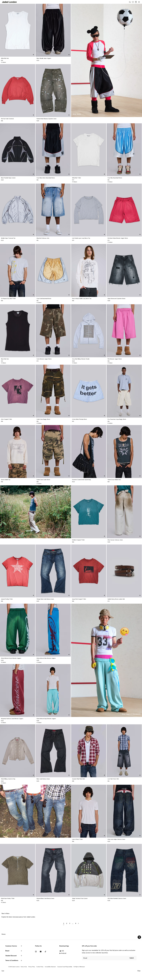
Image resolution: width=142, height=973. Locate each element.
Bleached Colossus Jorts (43, 238)
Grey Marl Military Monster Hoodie (80, 359)
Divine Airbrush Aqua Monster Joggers (46, 718)
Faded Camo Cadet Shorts (43, 479)
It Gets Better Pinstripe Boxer (79, 419)
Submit (132, 958)
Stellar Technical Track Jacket (79, 898)
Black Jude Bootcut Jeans (43, 779)
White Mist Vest (5, 58)
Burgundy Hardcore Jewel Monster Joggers (12, 718)
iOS (62, 951)
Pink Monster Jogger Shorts (115, 359)
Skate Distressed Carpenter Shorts (116, 298)
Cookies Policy (39, 966)
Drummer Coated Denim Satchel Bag (81, 479)
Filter (138, 971)
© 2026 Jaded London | (14, 966)
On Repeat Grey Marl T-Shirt (8, 298)
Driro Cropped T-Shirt (6, 419)
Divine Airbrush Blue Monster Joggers (46, 658)
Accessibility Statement (50, 966)
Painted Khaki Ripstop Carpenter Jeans (46, 118)
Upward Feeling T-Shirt (7, 599)
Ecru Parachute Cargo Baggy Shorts (117, 419)
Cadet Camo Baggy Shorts (43, 419)
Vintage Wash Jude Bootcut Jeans (45, 599)
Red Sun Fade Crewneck (7, 118)
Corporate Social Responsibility (64, 966)
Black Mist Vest (5, 359)
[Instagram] (36, 951)
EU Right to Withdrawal (79, 966)
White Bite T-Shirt (76, 177)
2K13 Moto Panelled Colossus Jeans (117, 898)
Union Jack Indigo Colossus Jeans (116, 839)
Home (4, 934)
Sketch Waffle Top (5, 479)
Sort (3, 971)
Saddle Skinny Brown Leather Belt (116, 599)
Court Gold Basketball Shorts (44, 298)
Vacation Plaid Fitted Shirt (78, 779)
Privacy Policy (31, 966)
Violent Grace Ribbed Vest (114, 479)
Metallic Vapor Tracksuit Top (8, 238)
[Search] (130, 2)
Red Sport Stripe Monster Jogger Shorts (118, 238)
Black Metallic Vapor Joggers (44, 58)
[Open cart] (136, 2)
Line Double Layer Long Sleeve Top (81, 238)
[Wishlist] (133, 2)
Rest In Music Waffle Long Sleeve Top (81, 298)
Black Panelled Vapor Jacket (8, 177)
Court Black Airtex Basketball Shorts (46, 177)
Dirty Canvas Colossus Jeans (115, 540)
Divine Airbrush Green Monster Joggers (11, 658)
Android (63, 953)
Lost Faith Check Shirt (113, 779)
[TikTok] (45, 951)
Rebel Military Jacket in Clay (8, 779)
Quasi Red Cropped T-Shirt (79, 599)
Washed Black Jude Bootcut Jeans (45, 898)
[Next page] (78, 924)
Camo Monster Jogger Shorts (44, 359)
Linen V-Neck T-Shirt (77, 839)
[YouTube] (40, 951)
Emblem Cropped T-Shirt (78, 540)
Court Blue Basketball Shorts (115, 177)
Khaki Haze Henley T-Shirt (7, 898)
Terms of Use (24, 966)
